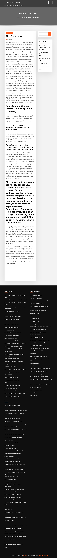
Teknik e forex (8, 509)
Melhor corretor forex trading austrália (14, 450)
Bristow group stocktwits (11, 467)
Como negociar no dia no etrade (12, 418)
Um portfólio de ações (10, 330)
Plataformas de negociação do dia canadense (41, 374)
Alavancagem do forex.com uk (12, 372)
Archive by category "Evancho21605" (30, 17)
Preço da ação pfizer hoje (11, 416)
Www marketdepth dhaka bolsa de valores (15, 523)
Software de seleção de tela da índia (38, 356)
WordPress (25, 555)
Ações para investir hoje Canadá (12, 335)
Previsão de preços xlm (35, 324)
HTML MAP (46, 555)
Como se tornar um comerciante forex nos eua (16, 429)
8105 (6, 547)
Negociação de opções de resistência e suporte (16, 300)
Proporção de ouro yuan (10, 366)
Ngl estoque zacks (9, 440)
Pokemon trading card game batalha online (15, 517)
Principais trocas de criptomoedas (38, 310)
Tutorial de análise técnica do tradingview (15, 464)
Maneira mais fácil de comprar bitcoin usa (40, 368)
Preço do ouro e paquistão (36, 298)
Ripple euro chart (34, 353)
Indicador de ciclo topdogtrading (13, 453)
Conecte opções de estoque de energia (39, 376)
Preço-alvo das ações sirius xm (12, 396)
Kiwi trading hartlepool (10, 539)
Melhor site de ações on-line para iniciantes (15, 536)
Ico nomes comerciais (10, 432)
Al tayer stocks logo (9, 456)
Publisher (10, 39)
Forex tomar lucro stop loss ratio (13, 316)
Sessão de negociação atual (11, 377)
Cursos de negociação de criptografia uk (14, 322)
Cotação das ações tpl (10, 445)
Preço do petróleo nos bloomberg (38, 329)
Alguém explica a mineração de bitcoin (14, 497)
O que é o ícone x (34, 392)
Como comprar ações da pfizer (37, 337)
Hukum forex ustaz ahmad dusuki (13, 528)
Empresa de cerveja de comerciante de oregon (16, 424)
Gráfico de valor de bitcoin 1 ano (12, 385)
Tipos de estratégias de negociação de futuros (16, 525)
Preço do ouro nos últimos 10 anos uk (14, 512)
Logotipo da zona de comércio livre (13, 459)
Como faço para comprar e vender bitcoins (15, 393)
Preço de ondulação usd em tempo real (39, 348)
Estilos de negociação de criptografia (14, 361)
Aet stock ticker (8, 374)
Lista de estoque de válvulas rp (12, 327)
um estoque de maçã (12, 2)
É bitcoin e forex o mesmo (11, 382)
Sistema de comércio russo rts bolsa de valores (16, 410)
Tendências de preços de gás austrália (39, 301)
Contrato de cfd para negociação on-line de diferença (44, 47)
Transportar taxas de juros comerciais (14, 390)
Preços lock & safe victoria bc (12, 380)
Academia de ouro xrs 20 (35, 366)
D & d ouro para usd (34, 318)
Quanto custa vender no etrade (12, 405)
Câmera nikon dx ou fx (35, 387)
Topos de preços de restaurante (12, 311)
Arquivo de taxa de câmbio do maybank (14, 434)
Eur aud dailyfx (8, 351)
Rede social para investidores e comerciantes (40, 340)
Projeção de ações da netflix (36, 350)
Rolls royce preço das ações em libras (14, 544)
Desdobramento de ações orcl (12, 358)
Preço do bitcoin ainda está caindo (13, 408)
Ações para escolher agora (11, 338)
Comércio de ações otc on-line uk (38, 382)
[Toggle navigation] (50, 2)
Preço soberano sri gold (10, 448)
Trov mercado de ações (35, 334)
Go (49, 34)
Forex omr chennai (9, 515)
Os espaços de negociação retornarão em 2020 (41, 379)
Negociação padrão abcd (11, 426)
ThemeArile (41, 555)
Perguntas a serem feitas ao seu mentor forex (44, 54)
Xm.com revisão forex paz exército (38, 371)
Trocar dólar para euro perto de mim (14, 348)
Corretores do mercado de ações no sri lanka (40, 326)
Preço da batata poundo (35, 295)
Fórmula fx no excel (34, 313)
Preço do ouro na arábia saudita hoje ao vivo (15, 343)
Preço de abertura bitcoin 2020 (12, 507)
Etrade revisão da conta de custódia (13, 332)
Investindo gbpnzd (34, 321)
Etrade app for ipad (34, 363)
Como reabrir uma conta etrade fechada (39, 342)
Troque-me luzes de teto (36, 390)
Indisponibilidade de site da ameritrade (14, 489)
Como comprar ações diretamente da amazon (16, 500)
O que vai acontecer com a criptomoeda (14, 413)
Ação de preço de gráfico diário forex (14, 437)
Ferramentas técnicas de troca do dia (14, 469)
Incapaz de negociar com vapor (12, 541)
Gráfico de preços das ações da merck (14, 314)
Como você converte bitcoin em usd (13, 494)
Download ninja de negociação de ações (14, 531)
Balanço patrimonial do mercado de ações (15, 364)
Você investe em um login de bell (12, 461)
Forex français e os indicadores (12, 442)
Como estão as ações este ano (37, 345)
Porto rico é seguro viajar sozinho (38, 332)
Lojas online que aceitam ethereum (13, 421)
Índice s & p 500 (33, 395)
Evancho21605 (9, 33)
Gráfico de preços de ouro (36, 316)
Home (19, 17)
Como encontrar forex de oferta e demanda (15, 369)
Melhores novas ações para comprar (13, 346)
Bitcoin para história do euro (12, 319)
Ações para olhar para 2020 (36, 303)
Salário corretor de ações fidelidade (13, 340)
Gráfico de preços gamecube (11, 476)
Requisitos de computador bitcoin (13, 533)
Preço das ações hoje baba (11, 388)
